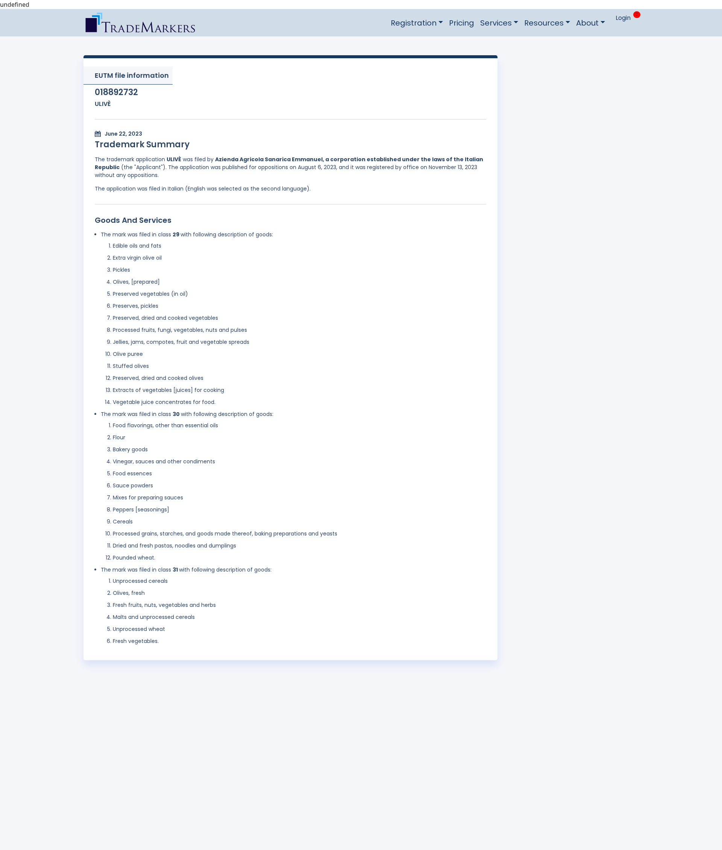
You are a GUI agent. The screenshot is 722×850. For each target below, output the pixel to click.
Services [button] (496, 23)
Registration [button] (414, 23)
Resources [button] (544, 23)
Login (623, 18)
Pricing (461, 23)
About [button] (587, 23)
